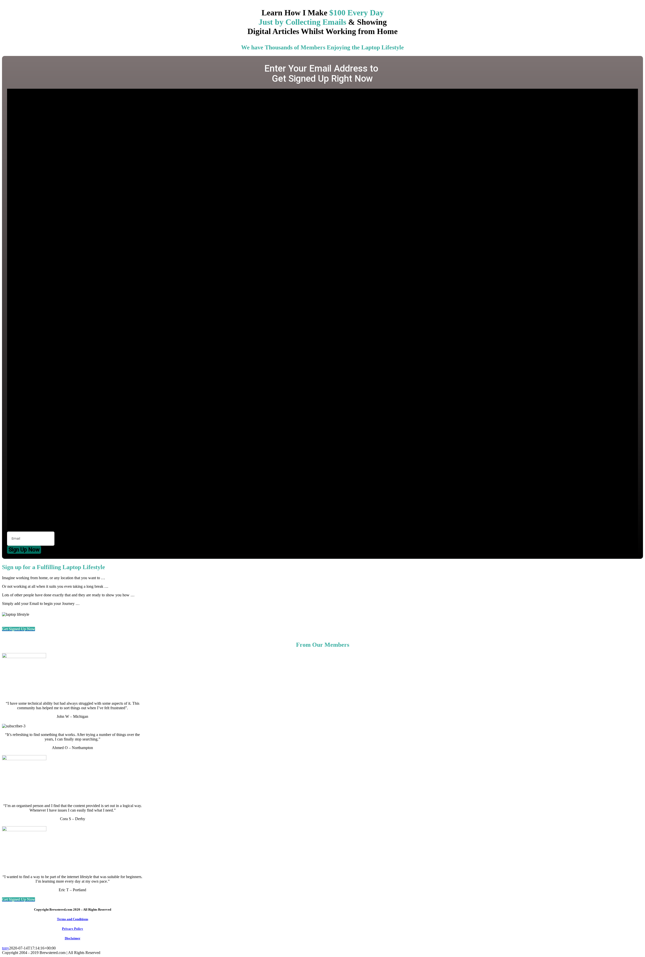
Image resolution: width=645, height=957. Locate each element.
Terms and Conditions (72, 919)
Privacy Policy (72, 929)
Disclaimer (72, 938)
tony (5, 948)
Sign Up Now (24, 549)
